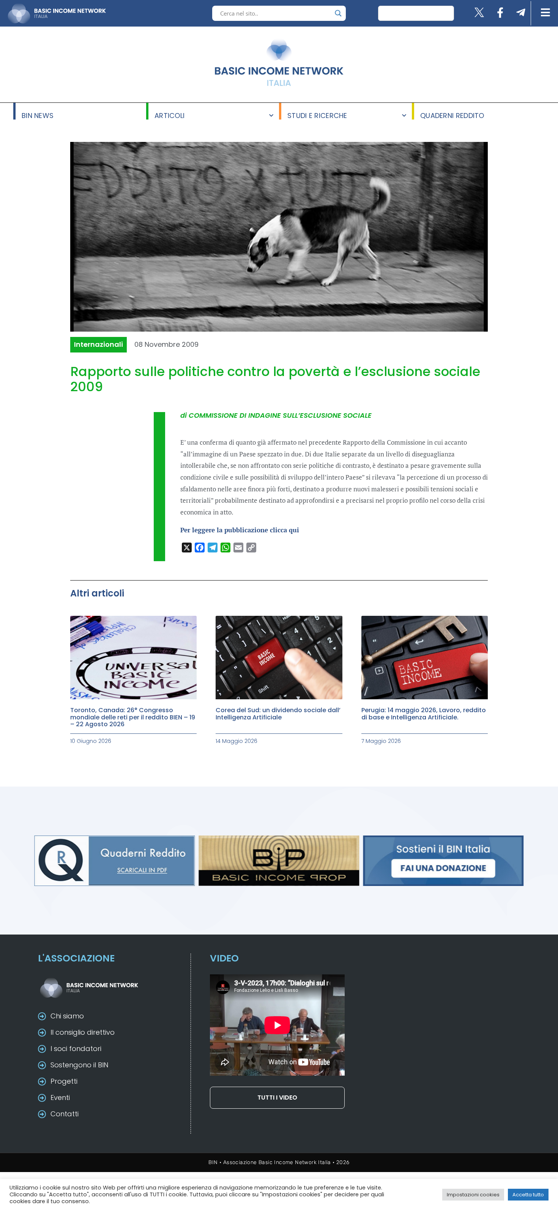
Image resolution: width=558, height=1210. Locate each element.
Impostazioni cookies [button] (473, 1194)
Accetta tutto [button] (528, 1194)
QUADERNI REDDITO (452, 115)
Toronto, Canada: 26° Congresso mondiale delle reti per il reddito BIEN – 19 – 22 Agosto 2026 (132, 717)
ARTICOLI (169, 115)
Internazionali (98, 344)
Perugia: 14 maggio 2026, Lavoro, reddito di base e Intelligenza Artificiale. (423, 713)
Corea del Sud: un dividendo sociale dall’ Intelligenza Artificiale (278, 713)
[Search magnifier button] (338, 13)
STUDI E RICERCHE (317, 115)
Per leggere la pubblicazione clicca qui (239, 530)
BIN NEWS (38, 115)
